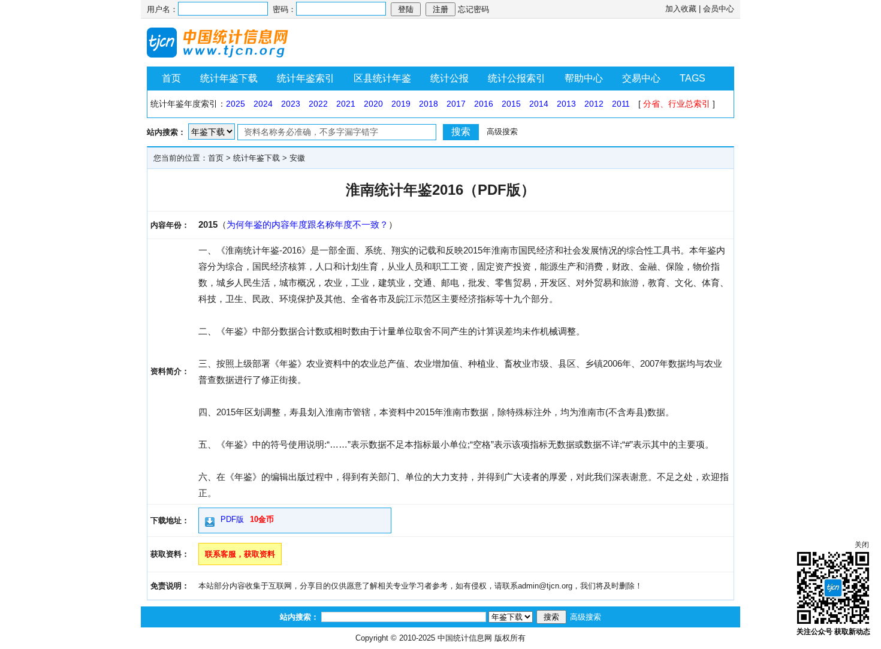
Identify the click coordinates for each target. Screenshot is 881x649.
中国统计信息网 (465, 637)
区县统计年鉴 (382, 78)
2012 (594, 103)
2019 (401, 103)
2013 (566, 103)
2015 (511, 103)
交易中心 (641, 78)
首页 (171, 78)
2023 (290, 103)
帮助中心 (584, 78)
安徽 (297, 157)
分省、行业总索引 (676, 103)
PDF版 (232, 519)
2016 (483, 103)
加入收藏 (680, 8)
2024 (263, 103)
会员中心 (718, 8)
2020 (373, 103)
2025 (235, 103)
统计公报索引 (516, 78)
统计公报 (449, 78)
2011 (621, 103)
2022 (318, 103)
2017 (456, 103)
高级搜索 (502, 131)
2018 (428, 103)
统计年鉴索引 (305, 78)
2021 (345, 103)
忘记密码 (473, 9)
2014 (538, 103)
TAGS (692, 78)
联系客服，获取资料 (240, 554)
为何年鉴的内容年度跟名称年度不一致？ (307, 224)
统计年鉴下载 (229, 78)
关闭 (862, 545)
